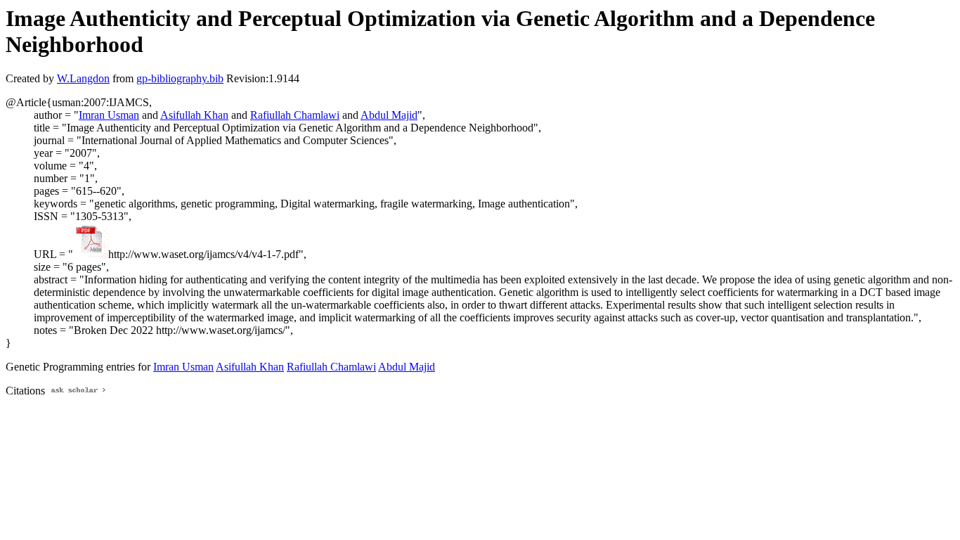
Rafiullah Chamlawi (294, 115)
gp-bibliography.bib (179, 78)
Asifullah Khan (194, 115)
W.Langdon (83, 78)
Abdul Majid (389, 115)
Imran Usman (109, 115)
